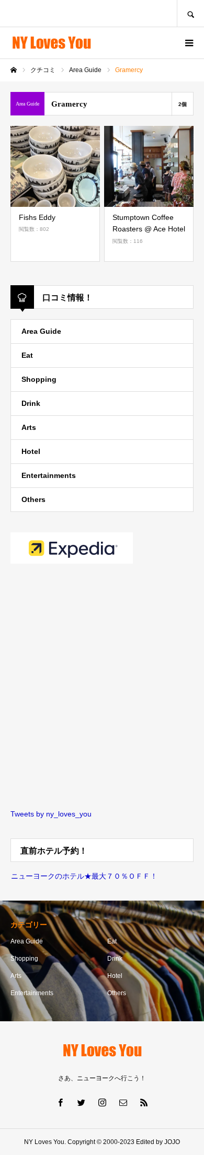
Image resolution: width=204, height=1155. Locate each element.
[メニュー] (188, 43)
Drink (30, 403)
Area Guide (41, 331)
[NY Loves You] (51, 43)
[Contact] (123, 1102)
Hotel (30, 451)
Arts (28, 427)
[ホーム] (13, 70)
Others (33, 499)
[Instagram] (102, 1102)
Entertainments (48, 475)
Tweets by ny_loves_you (51, 814)
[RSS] (144, 1102)
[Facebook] (60, 1102)
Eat (27, 355)
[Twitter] (81, 1102)
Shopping (38, 379)
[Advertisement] (102, 687)
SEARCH (190, 13)
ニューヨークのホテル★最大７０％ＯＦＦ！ (84, 876)
